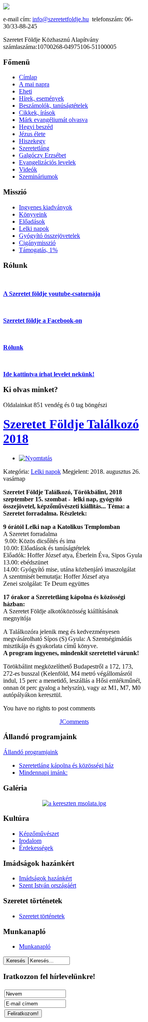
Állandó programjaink (30, 752)
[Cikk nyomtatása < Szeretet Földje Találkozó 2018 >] (35, 458)
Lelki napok (46, 471)
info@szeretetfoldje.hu (60, 19)
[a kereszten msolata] (74, 803)
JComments (74, 721)
